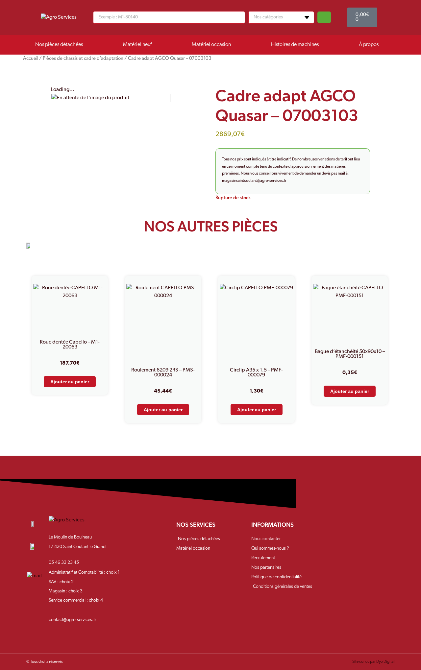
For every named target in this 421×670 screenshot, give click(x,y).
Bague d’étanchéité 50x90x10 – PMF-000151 (350, 354)
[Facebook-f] (335, 530)
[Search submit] (324, 17)
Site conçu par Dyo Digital (373, 662)
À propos (369, 44)
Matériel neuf (137, 44)
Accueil (30, 58)
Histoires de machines (295, 44)
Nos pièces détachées (59, 44)
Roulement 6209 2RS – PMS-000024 (163, 373)
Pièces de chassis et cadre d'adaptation (83, 58)
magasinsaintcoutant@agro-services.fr (254, 181)
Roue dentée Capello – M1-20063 (70, 345)
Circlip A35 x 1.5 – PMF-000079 (256, 373)
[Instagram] (356, 530)
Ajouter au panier (69, 381)
